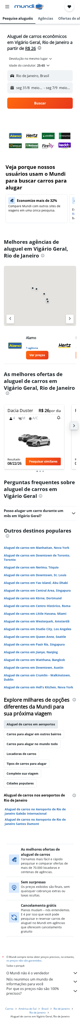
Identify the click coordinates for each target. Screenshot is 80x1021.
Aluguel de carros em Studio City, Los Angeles (37, 629)
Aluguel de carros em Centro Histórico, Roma (37, 606)
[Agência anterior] (10, 319)
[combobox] (30, 59)
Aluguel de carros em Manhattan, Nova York (36, 548)
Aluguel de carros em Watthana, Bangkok (34, 660)
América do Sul (27, 1009)
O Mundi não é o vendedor (27, 973)
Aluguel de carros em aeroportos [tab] (31, 724)
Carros (9, 1009)
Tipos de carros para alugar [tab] (27, 764)
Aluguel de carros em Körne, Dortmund (33, 598)
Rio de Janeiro (62, 1009)
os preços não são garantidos (23, 960)
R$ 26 (30, 48)
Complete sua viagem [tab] (22, 773)
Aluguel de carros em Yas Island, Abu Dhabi (36, 583)
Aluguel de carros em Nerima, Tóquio (31, 567)
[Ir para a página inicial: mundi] (29, 7)
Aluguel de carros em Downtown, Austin (33, 667)
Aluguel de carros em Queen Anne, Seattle (35, 637)
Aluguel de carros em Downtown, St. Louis (35, 575)
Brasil (45, 1009)
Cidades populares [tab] (20, 783)
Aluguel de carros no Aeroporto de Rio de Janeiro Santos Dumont (35, 821)
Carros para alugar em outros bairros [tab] (34, 734)
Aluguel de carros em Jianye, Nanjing (31, 652)
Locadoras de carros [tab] (21, 754)
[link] (37, 355)
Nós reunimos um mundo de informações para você (29, 981)
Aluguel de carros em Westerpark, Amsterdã (36, 621)
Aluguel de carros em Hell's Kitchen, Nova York (38, 687)
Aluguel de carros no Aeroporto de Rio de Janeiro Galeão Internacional (35, 811)
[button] (7, 6)
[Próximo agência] (70, 319)
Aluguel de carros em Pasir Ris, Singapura (34, 644)
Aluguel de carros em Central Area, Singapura (37, 590)
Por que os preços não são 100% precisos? (32, 991)
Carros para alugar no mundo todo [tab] (32, 744)
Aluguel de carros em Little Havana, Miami (35, 614)
